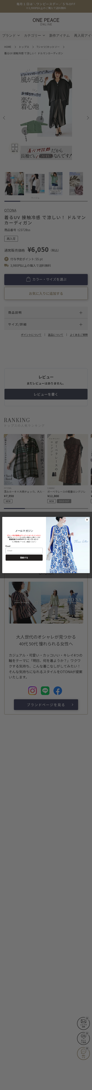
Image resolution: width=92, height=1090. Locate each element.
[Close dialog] (87, 519)
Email (8, 546)
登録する (24, 557)
